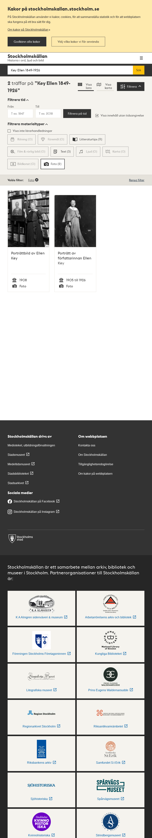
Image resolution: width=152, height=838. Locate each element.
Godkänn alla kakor (27, 41)
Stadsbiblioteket (18, 473)
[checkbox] (87, 139)
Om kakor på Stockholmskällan (28, 29)
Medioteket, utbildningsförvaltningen (31, 445)
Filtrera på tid (77, 113)
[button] (18, 99)
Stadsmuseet (16, 454)
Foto (31, 180)
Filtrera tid (16, 99)
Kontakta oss (86, 445)
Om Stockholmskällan (92, 454)
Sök (138, 70)
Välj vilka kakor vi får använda (78, 41)
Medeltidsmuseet (19, 464)
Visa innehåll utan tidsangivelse (122, 115)
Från (11, 106)
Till (37, 106)
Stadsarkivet (16, 483)
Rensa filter (136, 180)
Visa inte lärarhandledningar (32, 131)
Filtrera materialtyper (26, 123)
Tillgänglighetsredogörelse (95, 464)
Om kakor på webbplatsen (95, 473)
